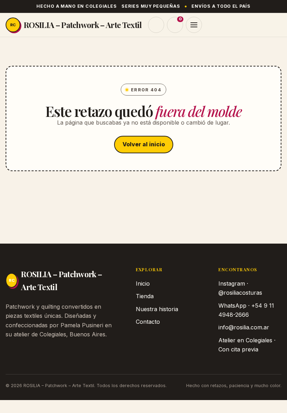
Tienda (145, 296)
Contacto (148, 321)
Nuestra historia (157, 309)
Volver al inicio (143, 144)
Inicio (143, 283)
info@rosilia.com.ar (243, 327)
